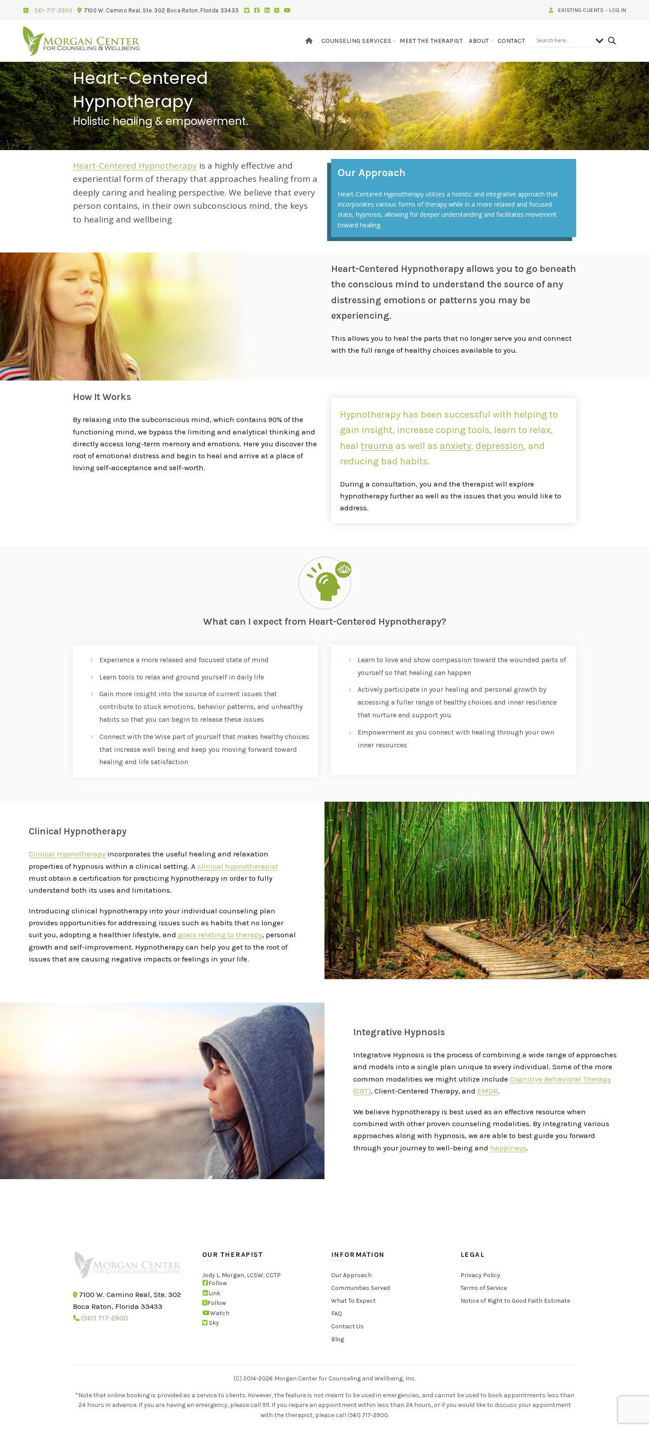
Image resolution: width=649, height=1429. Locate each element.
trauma (377, 446)
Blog (337, 1339)
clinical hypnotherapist (237, 866)
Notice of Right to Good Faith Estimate (515, 1301)
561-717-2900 (53, 10)
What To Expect (353, 1301)
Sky (213, 1323)
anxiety (455, 446)
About (479, 41)
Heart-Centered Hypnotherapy (135, 165)
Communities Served (360, 1288)
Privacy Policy (480, 1275)
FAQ (336, 1314)
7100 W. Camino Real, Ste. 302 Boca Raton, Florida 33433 (161, 10)
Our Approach (351, 1275)
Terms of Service (483, 1288)
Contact (511, 41)
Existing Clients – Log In (591, 10)
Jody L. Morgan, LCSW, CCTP (241, 1275)
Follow (217, 1283)
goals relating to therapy (220, 934)
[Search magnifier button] (612, 40)
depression (499, 446)
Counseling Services (356, 41)
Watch (220, 1313)
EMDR (487, 1090)
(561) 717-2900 (104, 1318)
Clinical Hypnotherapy (67, 853)
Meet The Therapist (431, 41)
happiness (508, 1147)
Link (214, 1293)
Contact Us (347, 1327)
